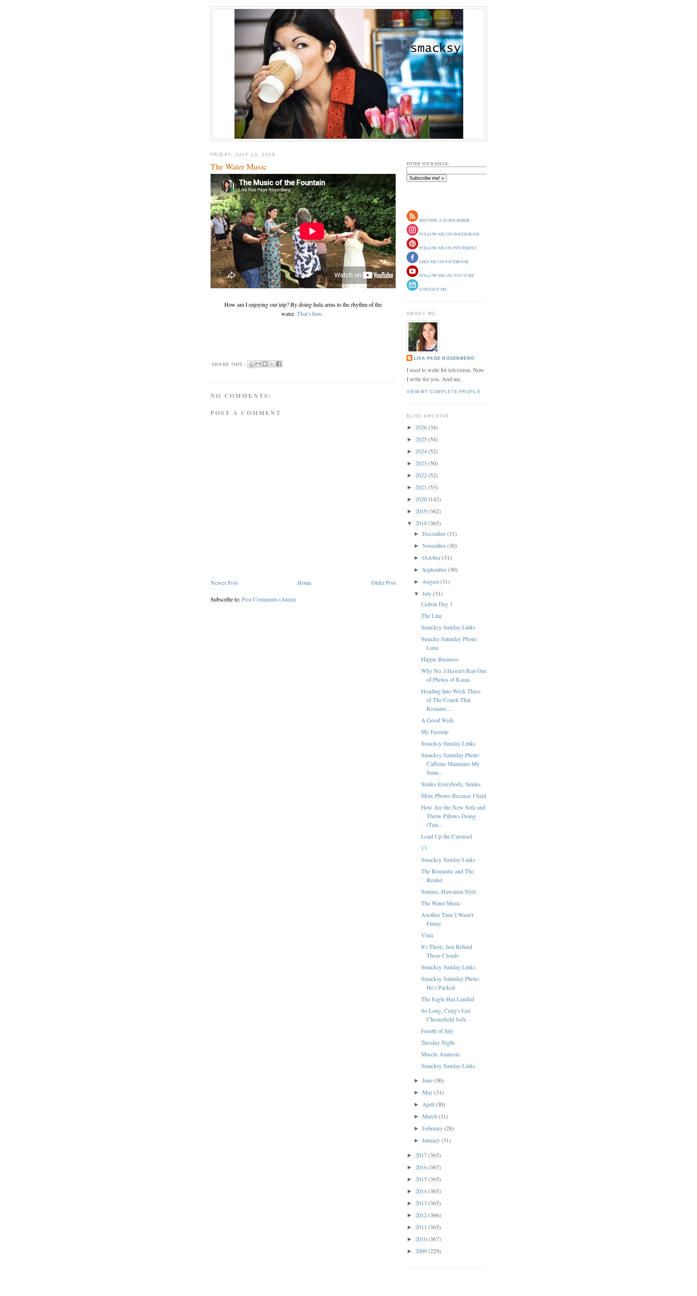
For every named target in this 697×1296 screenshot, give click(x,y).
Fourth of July (437, 1031)
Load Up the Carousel (446, 836)
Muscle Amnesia (440, 1054)
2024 (421, 451)
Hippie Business (439, 659)
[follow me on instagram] (412, 234)
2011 (421, 1227)
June (428, 1080)
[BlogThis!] (265, 363)
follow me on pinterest (447, 247)
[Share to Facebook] (278, 363)
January (431, 1140)
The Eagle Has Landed (447, 999)
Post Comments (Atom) (269, 599)
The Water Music (239, 166)
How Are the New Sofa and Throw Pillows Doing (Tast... (453, 815)
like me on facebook (443, 261)
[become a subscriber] (412, 220)
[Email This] (258, 363)
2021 (421, 487)
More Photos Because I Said (453, 795)
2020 (421, 499)
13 (424, 848)
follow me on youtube (446, 275)
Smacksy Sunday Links (448, 627)
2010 (421, 1239)
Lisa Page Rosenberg (444, 358)
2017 (421, 1155)
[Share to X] (272, 363)
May (428, 1092)
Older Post (383, 582)
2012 (421, 1215)
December (434, 533)
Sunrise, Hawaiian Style (448, 891)
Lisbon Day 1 (437, 604)
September (435, 569)
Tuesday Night (438, 1042)
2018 (421, 523)
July (427, 593)
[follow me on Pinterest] (412, 247)
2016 (421, 1167)
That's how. (311, 313)
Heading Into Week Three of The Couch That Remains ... (451, 699)
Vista (427, 935)
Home (304, 582)
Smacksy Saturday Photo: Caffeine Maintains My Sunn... (450, 763)
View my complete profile (444, 391)
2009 (421, 1251)
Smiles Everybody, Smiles (451, 784)
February (433, 1128)
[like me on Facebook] (412, 261)
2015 (421, 1179)
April (429, 1104)
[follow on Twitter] (412, 275)
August (431, 581)
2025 (421, 439)
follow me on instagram (448, 234)
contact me (432, 289)
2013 (421, 1203)
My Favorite (435, 731)
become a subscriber (444, 220)
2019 (421, 511)
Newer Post (224, 582)
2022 (421, 475)
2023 (421, 463)
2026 (421, 427)
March (430, 1116)
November (434, 545)
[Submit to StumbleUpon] (251, 364)
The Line (431, 615)
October (432, 557)
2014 (421, 1191)
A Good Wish (437, 720)
